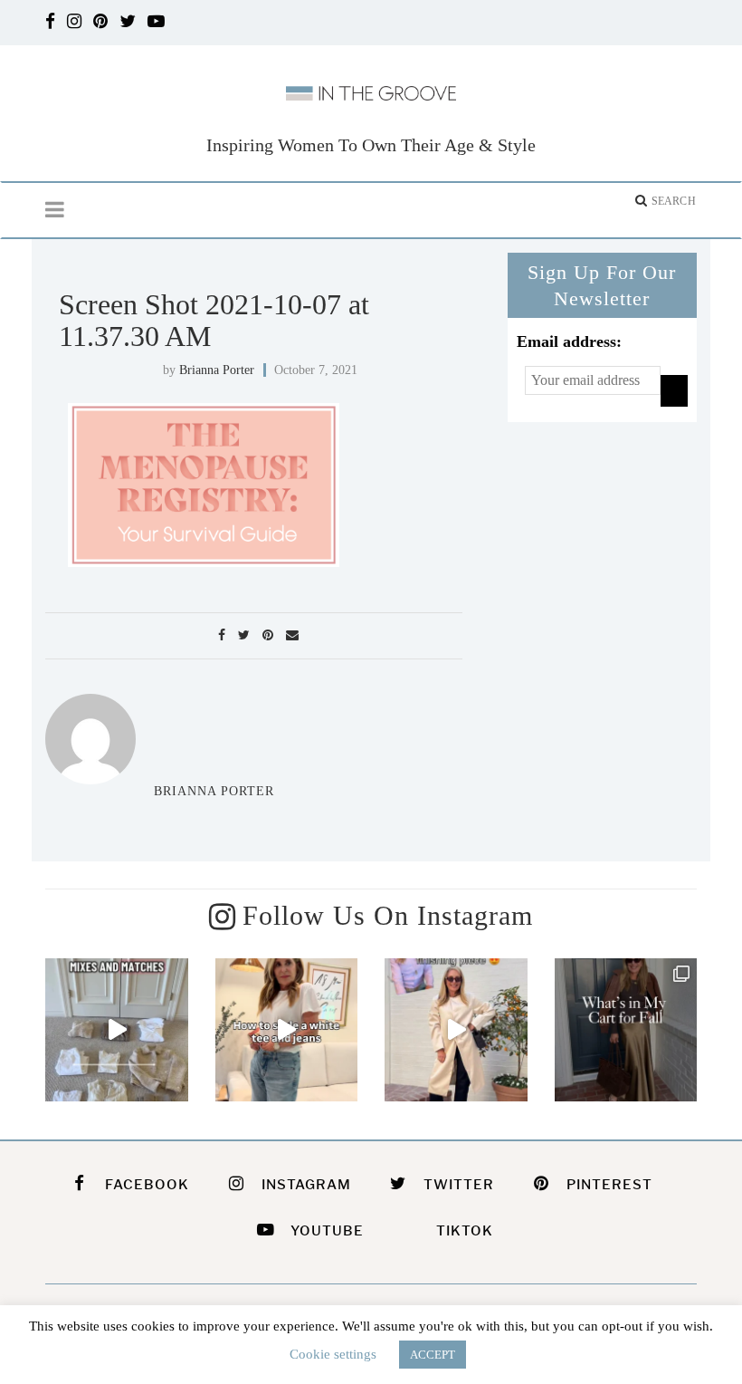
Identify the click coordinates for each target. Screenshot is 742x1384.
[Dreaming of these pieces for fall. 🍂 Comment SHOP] (626, 1029)
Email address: (569, 341)
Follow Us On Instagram (388, 915)
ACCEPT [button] (432, 1354)
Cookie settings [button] (333, 1354)
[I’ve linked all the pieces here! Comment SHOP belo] (116, 1029)
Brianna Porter (216, 370)
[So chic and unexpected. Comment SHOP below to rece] (456, 1029)
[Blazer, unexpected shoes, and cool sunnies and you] (286, 1029)
